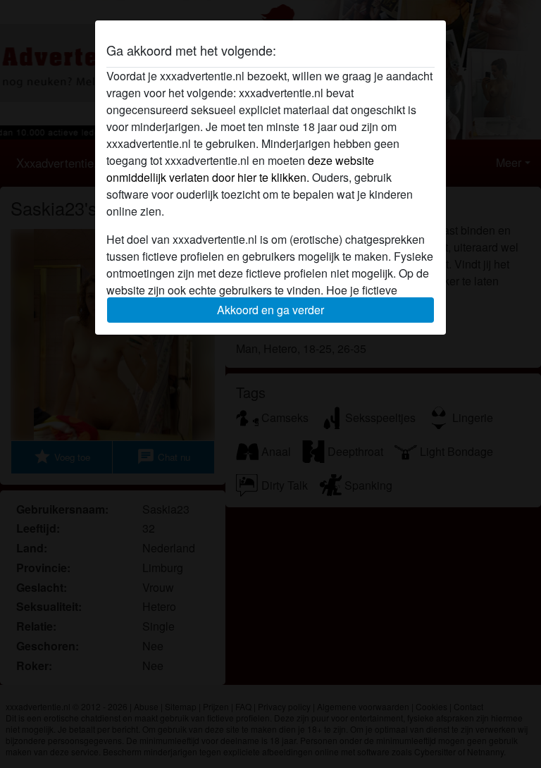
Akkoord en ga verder (270, 310)
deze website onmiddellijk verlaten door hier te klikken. (240, 168)
